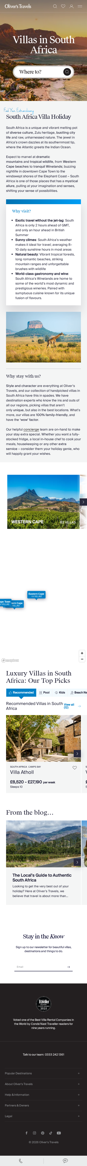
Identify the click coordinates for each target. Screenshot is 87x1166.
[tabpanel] (43, 752)
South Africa (18, 767)
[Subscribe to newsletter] (69, 965)
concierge (31, 429)
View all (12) (69, 706)
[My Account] (71, 6)
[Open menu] (80, 6)
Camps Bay (34, 767)
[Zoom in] (82, 653)
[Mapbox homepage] (10, 660)
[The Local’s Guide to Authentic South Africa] (43, 862)
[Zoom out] (82, 659)
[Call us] (22, 1161)
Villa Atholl (22, 772)
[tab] (21, 693)
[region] (43, 605)
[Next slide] (83, 502)
